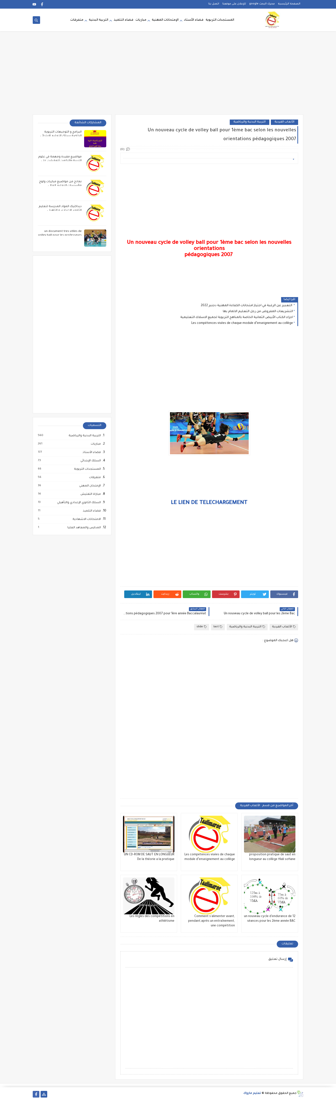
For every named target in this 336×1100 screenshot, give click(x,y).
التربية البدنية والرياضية (249, 122)
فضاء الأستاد (193, 20)
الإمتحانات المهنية (165, 20)
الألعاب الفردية (284, 122)
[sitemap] (44, 1094)
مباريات (141, 20)
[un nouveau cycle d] (269, 895)
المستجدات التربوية (220, 20)
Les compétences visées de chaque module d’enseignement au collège (242, 323)
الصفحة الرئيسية (289, 3)
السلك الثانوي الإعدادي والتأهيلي (79, 502)
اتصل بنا (213, 3)
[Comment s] (209, 895)
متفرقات (76, 20)
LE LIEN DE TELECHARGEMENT (209, 503)
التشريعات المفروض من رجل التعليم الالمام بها (258, 311)
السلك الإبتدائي (90, 461)
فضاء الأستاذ (91, 452)
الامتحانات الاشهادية (86, 519)
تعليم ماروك (252, 1093)
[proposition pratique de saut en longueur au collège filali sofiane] (269, 834)
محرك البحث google (262, 3)
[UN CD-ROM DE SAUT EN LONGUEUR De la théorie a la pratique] (148, 834)
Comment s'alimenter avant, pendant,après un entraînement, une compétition (211, 921)
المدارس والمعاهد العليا (84, 527)
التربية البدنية (98, 20)
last (216, 627)
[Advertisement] (168, 76)
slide (200, 627)
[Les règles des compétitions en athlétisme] (148, 895)
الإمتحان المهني (90, 486)
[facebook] (42, 4)
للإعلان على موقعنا (234, 3)
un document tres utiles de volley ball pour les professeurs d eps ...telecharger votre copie (60, 235)
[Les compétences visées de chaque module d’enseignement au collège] (209, 834)
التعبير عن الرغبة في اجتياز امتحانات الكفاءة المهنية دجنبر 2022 (247, 305)
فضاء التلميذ (123, 20)
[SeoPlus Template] (300, 1093)
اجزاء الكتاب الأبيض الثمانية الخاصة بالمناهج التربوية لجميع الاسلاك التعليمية (236, 317)
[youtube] (34, 4)
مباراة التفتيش (90, 494)
